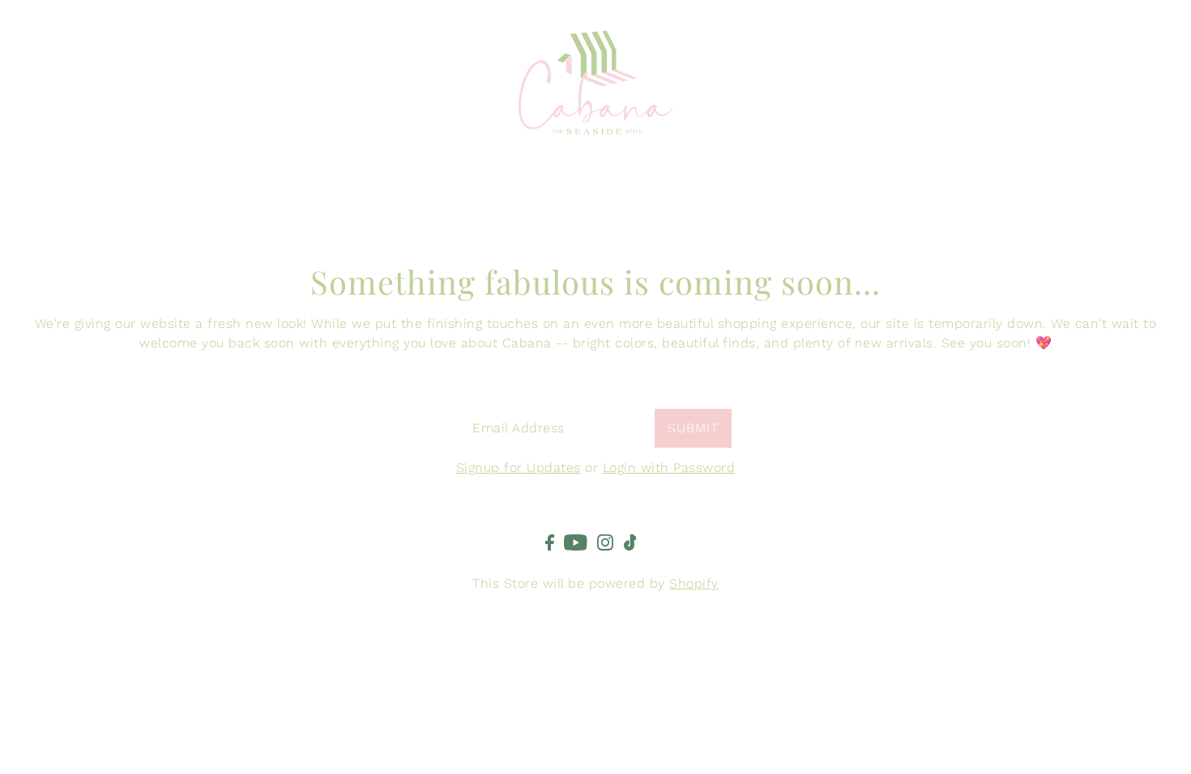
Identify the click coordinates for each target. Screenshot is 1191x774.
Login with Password (669, 467)
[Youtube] (575, 541)
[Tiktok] (630, 541)
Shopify (694, 583)
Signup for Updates (518, 467)
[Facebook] (549, 541)
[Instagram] (605, 541)
